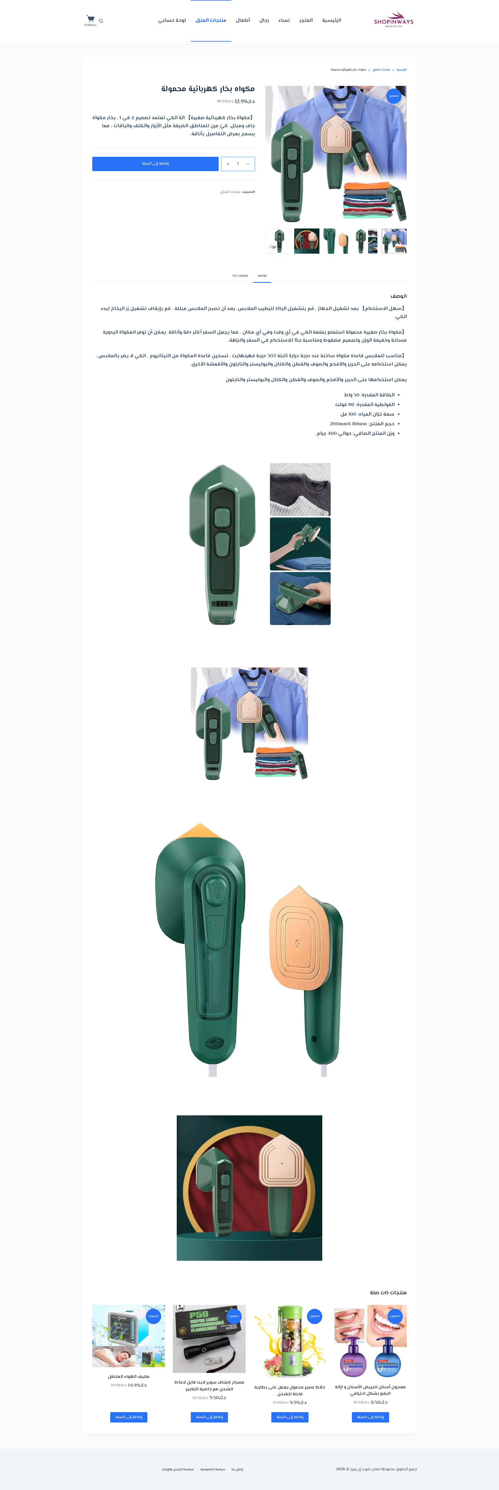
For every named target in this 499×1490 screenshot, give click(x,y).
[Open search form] (101, 21)
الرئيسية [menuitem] (331, 20)
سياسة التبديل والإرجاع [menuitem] (178, 1470)
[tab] (262, 275)
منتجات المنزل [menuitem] (210, 20)
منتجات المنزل (230, 192)
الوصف (262, 275)
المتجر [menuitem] (306, 20)
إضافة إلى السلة (155, 164)
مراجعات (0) (240, 275)
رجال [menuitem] (264, 20)
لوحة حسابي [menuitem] (172, 20)
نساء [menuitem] (284, 20)
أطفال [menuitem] (243, 20)
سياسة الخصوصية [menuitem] (212, 1470)
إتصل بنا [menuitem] (237, 1470)
